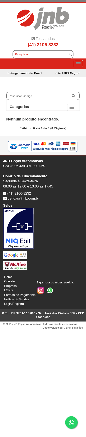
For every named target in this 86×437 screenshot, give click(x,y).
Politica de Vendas (16, 299)
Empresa (10, 286)
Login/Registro (14, 303)
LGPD (8, 290)
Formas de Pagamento (19, 295)
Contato (9, 281)
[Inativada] (43, 228)
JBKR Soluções (73, 327)
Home (8, 277)
